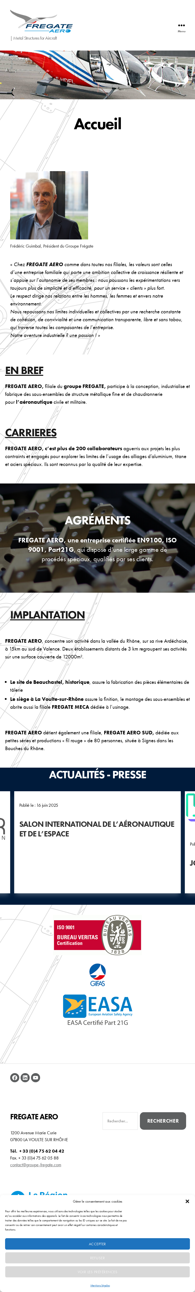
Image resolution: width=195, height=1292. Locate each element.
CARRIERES (31, 432)
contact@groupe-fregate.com (35, 1165)
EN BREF (24, 370)
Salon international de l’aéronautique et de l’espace (96, 829)
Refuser (97, 1258)
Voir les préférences (98, 1271)
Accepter (97, 1244)
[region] (97, 75)
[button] (187, 1201)
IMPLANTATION (47, 615)
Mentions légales (100, 1285)
